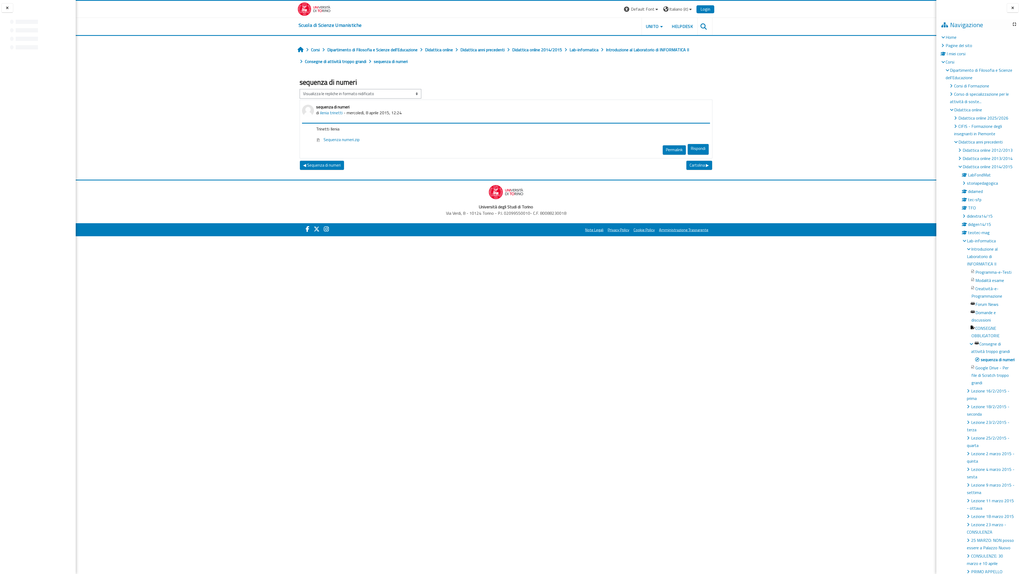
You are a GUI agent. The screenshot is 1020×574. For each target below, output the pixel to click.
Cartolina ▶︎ (699, 165)
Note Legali (594, 230)
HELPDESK (682, 26)
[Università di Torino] (314, 8)
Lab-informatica (981, 241)
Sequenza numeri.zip (341, 139)
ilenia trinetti (331, 112)
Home (951, 37)
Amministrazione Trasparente (683, 230)
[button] (641, 9)
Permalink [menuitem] (674, 150)
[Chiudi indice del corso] (7, 8)
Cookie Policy (644, 230)
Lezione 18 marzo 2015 (992, 516)
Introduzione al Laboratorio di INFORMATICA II (982, 256)
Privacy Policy (618, 230)
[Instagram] (326, 229)
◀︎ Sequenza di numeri (322, 165)
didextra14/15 (980, 216)
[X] (317, 229)
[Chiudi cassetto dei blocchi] (1013, 8)
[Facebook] (308, 229)
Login (705, 9)
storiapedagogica (982, 183)
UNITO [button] (652, 26)
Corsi (950, 62)
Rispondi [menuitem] (698, 148)
